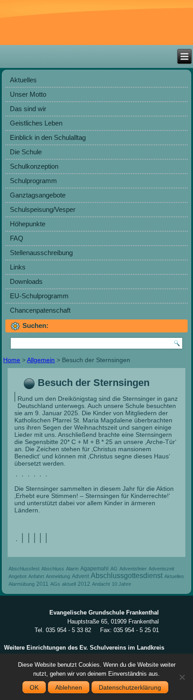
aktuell (69, 584)
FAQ (16, 238)
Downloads (26, 281)
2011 (42, 584)
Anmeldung (58, 576)
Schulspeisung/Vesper (42, 209)
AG (114, 568)
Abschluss (52, 568)
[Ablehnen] (181, 677)
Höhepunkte (27, 224)
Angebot (17, 576)
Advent (80, 576)
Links (18, 267)
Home (11, 359)
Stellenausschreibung (41, 252)
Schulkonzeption (34, 166)
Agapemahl (94, 568)
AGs (55, 584)
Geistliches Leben (36, 123)
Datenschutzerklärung (130, 687)
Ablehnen (68, 687)
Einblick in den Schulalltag (48, 137)
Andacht (101, 584)
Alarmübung (22, 584)
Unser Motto (28, 94)
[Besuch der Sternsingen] (16, 399)
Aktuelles (23, 80)
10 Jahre (121, 584)
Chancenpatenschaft (40, 310)
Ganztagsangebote (38, 195)
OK (34, 687)
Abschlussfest (24, 568)
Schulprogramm (33, 180)
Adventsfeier (133, 568)
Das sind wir (28, 108)
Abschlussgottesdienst (126, 575)
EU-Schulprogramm (39, 296)
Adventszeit (161, 568)
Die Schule (26, 152)
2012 (84, 584)
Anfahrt (36, 576)
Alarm (72, 568)
